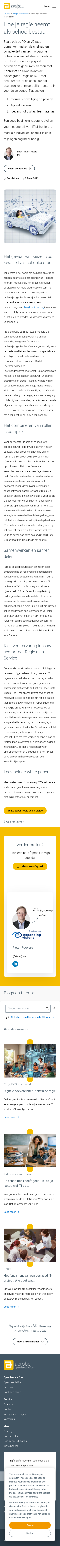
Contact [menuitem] (8, 1409)
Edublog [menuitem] (8, 1431)
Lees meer (10, 1117)
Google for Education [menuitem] (15, 1441)
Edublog (7, 14)
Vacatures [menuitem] (9, 1419)
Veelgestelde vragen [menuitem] (15, 1414)
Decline (30, 1533)
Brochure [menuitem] (9, 1387)
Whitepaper (23, 14)
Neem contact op (17, 168)
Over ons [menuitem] (8, 1404)
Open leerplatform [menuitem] (13, 1382)
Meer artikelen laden (28, 1341)
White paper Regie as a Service (25, 810)
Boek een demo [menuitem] (12, 1392)
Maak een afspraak (32, 866)
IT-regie (15, 14)
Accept (30, 1525)
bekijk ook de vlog (34, 307)
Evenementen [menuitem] (11, 1436)
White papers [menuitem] (11, 1446)
